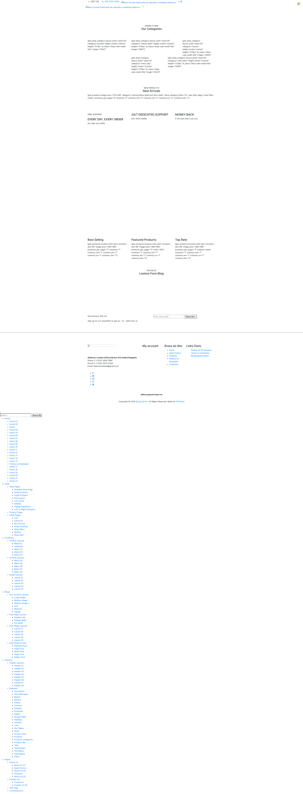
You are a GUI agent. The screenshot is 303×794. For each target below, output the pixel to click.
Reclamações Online (200, 356)
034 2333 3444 (111, 1)
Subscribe (190, 316)
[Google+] (93, 379)
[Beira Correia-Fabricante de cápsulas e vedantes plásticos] (148, 2)
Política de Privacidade (201, 350)
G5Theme (180, 401)
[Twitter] (93, 376)
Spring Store (141, 401)
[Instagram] (93, 381)
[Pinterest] (93, 384)
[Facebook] (92, 373)
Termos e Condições (200, 353)
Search (35, 415)
